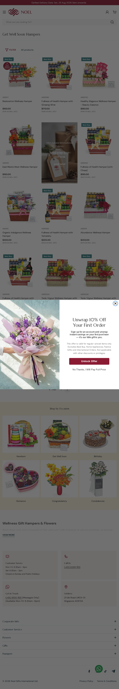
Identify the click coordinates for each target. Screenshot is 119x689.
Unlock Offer (89, 361)
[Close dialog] (115, 303)
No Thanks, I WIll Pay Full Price (89, 369)
